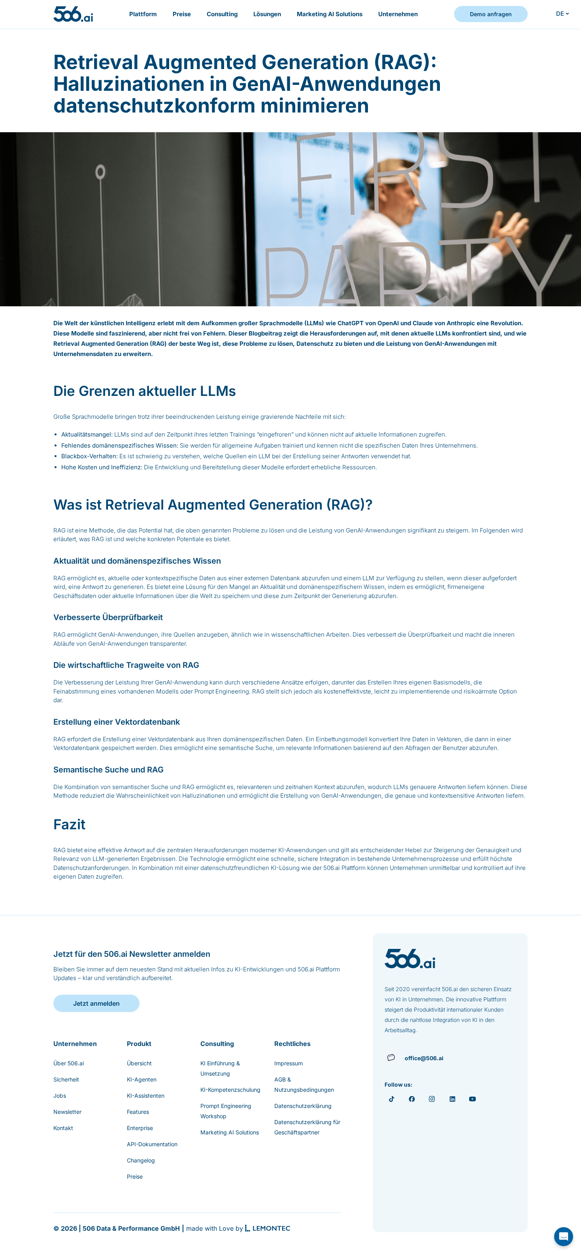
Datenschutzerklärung (303, 1105)
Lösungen (267, 14)
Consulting (222, 14)
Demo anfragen (491, 14)
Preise (182, 14)
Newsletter (67, 1111)
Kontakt (63, 1128)
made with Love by (214, 1228)
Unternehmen (398, 14)
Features (138, 1111)
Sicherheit (66, 1079)
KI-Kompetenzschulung (230, 1089)
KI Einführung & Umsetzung (220, 1068)
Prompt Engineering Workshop (225, 1110)
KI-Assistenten (145, 1095)
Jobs (59, 1095)
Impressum (288, 1063)
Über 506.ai (68, 1063)
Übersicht (139, 1063)
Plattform (143, 14)
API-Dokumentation (152, 1144)
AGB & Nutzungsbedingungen (304, 1084)
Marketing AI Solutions (329, 14)
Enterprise (140, 1128)
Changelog (141, 1160)
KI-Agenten (142, 1079)
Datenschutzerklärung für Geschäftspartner (307, 1127)
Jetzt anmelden (96, 1003)
